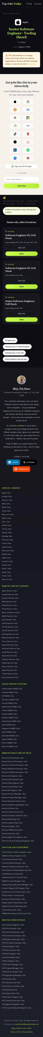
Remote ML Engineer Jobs (12, 790)
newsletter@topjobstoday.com (27, 1024)
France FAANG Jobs (9, 710)
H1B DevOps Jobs (9, 979)
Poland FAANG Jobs (9, 714)
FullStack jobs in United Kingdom (17, 347)
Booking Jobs (7, 536)
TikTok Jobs (7, 529)
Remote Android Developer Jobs (14, 761)
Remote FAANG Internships (12, 830)
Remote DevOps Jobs (10, 808)
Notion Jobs (6, 569)
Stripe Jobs (6, 511)
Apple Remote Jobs (9, 591)
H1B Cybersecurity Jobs (11, 982)
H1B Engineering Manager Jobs (14, 975)
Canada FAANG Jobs (10, 692)
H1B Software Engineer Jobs (13, 925)
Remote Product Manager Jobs (14, 794)
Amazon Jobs (7, 500)
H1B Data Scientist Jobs (11, 950)
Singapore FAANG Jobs (11, 728)
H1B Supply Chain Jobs (11, 993)
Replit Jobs (6, 572)
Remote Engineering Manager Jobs (15, 805)
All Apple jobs (10, 340)
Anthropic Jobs (8, 550)
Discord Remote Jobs (10, 677)
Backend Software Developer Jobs (15, 867)
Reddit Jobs (6, 554)
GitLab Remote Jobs (9, 663)
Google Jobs (7, 496)
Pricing (29, 4)
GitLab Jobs (6, 565)
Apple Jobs (14, 13)
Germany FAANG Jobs (10, 700)
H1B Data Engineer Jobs (11, 954)
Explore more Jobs (23, 1028)
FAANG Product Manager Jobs (13, 881)
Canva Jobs (6, 543)
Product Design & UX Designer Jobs (15, 888)
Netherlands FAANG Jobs (11, 707)
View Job (21, 248)
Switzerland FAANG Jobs (11, 721)
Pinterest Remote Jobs (10, 638)
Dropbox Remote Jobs (10, 659)
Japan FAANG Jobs (9, 739)
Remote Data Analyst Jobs (12, 787)
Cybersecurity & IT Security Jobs (14, 877)
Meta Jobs (6, 504)
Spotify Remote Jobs (10, 630)
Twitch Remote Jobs (10, 674)
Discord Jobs (7, 579)
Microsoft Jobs (8, 514)
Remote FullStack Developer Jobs (15, 772)
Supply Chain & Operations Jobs (14, 903)
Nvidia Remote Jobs (9, 605)
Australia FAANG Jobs (10, 736)
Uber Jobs (6, 522)
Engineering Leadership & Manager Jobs (17, 885)
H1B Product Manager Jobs (12, 964)
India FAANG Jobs (9, 725)
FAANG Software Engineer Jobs (14, 856)
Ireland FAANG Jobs (9, 703)
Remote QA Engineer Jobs (12, 776)
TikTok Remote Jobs (10, 627)
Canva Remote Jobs (9, 641)
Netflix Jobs (6, 518)
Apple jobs (31, 64)
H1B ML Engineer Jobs (10, 961)
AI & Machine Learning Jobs (12, 874)
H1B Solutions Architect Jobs (13, 986)
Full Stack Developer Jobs (12, 859)
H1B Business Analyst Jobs (12, 972)
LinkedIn (15, 462)
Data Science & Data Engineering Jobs (16, 870)
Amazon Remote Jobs (10, 598)
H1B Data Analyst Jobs (11, 957)
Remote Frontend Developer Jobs (15, 765)
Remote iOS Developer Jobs (13, 758)
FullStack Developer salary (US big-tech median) (20, 211)
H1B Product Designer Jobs (12, 997)
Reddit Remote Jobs (9, 652)
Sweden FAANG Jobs (10, 718)
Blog (13, 1028)
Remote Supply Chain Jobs (12, 823)
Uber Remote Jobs (9, 620)
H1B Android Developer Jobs (13, 932)
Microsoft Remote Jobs (11, 612)
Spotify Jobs (7, 532)
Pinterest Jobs (7, 540)
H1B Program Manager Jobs (12, 968)
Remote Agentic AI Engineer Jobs (14, 837)
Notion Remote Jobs (10, 666)
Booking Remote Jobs (10, 634)
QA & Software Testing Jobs (13, 895)
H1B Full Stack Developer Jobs (14, 943)
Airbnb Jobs (6, 525)
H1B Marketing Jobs (9, 990)
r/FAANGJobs (23, 469)
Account (37, 4)
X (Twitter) (31, 462)
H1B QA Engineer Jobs (10, 946)
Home (5, 13)
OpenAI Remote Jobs (10, 645)
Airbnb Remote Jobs (10, 623)
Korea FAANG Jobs (9, 743)
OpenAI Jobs (7, 547)
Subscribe (21, 186)
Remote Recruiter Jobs (11, 834)
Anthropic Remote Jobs (11, 648)
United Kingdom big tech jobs (16, 359)
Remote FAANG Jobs (10, 746)
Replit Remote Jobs (9, 670)
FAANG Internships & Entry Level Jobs (16, 913)
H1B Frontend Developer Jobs (13, 936)
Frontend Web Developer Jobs (14, 863)
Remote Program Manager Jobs (14, 797)
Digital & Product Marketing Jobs (14, 906)
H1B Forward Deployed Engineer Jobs (16, 1008)
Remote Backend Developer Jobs (15, 769)
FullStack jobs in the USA (14, 353)
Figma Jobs (6, 558)
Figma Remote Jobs (9, 656)
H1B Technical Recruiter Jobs (13, 1000)
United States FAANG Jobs (12, 689)
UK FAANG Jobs (8, 696)
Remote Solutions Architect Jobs (14, 815)
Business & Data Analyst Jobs (13, 899)
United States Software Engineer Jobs (16, 852)
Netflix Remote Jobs (9, 616)
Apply (21, 254)
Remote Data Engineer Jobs (12, 783)
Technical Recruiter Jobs (11, 910)
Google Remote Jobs (10, 594)
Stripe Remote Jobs (9, 609)
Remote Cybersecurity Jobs (12, 812)
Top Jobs (11, 3)
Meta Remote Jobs (9, 602)
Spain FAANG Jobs (9, 732)
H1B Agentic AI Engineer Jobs (13, 1004)
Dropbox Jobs (7, 561)
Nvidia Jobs (6, 507)
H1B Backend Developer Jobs (13, 939)
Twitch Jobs (6, 576)
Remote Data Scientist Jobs (12, 779)
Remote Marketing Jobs (11, 819)
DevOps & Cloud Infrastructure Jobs (16, 892)
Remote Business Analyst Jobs (13, 801)
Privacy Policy (27, 1032)
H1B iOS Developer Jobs (11, 928)
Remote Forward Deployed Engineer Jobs (18, 841)
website (20, 425)
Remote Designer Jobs (10, 826)
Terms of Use (16, 1032)
